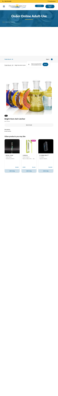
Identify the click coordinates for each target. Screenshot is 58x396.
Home (3, 22)
